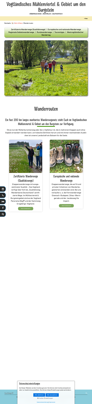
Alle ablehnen (39, 395)
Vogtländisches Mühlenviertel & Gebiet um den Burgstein (46, 7)
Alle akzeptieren (52, 395)
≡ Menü (86, 18)
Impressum (52, 402)
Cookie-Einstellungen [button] (46, 398)
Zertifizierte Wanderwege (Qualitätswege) (28, 29)
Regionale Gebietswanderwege (21, 32)
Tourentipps (59, 32)
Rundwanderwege (44, 32)
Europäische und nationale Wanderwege (64, 29)
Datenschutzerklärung (42, 402)
